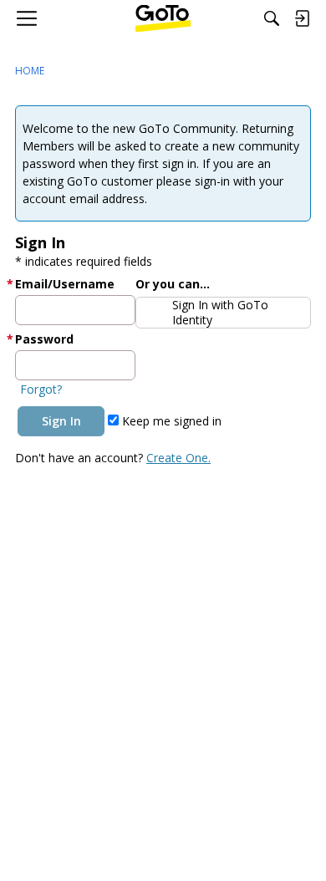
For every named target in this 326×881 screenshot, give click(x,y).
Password (44, 339)
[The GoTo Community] (163, 18)
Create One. (178, 458)
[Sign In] (302, 18)
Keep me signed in (170, 421)
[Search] (272, 18)
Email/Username (65, 284)
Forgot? (41, 389)
